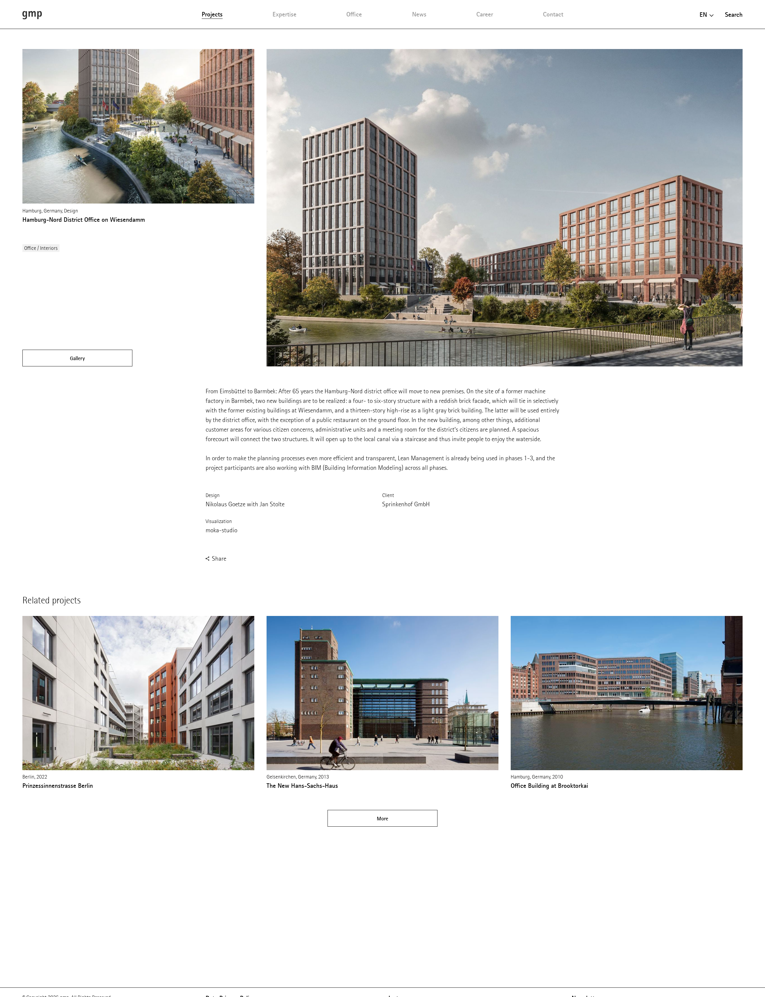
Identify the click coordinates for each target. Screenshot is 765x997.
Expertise (284, 14)
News (419, 14)
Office (354, 14)
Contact (553, 14)
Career (484, 14)
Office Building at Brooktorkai (549, 785)
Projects (212, 14)
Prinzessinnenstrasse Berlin (57, 785)
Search (734, 14)
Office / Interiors (41, 248)
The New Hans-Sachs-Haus (302, 785)
